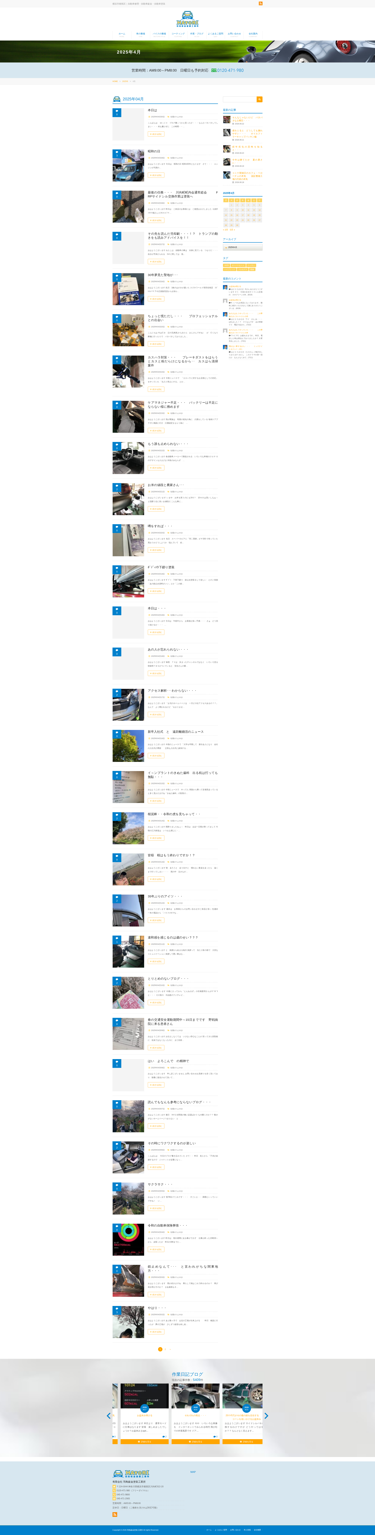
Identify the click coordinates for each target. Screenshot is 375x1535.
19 (254, 215)
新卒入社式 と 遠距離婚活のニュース (176, 731)
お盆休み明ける (235, 286)
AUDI (226, 265)
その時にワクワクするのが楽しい (172, 1143)
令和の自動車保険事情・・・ (168, 1225)
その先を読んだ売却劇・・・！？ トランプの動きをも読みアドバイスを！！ (183, 235)
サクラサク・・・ (160, 1184)
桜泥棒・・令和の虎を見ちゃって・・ (174, 814)
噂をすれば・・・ (160, 526)
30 (237, 225)
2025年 (125, 81)
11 (248, 210)
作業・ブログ (196, 34)
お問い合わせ (234, 34)
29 (231, 225)
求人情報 (247, 1530)
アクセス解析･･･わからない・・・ (172, 690)
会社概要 (257, 1530)
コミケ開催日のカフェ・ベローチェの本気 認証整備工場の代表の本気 (247, 176)
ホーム (122, 34)
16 (237, 215)
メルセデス (242, 269)
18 (248, 215)
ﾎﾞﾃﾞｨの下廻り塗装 (161, 567)
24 (243, 220)
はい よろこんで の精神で (168, 1061)
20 (259, 215)
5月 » (232, 229)
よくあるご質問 (215, 34)
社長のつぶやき (177, 117)
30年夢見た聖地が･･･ (163, 275)
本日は (152, 110)
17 (243, 215)
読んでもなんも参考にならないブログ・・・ (179, 1102)
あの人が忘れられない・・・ (168, 649)
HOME (115, 81)
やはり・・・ (160, 1307)
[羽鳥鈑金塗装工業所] (187, 19)
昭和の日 (154, 151)
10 (243, 210)
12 (254, 210)
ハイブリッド (229, 269)
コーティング (178, 34)
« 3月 (225, 229)
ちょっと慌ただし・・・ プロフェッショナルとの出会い (183, 318)
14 (226, 215)
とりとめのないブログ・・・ (168, 978)
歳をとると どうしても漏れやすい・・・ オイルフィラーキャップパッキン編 (247, 133)
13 (259, 210)
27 (259, 220)
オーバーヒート (238, 265)
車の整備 (140, 34)
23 (237, 220)
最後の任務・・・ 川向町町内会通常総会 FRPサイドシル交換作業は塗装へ (183, 194)
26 (254, 220)
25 (248, 220)
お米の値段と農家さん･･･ (166, 485)
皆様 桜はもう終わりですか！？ (171, 855)
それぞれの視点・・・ (160, 1415)
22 (231, 220)
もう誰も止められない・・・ (168, 443)
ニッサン (251, 265)
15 (231, 215)
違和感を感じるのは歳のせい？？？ (173, 937)
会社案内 (253, 34)
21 (226, 220)
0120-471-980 (123, 1490)
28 (226, 225)
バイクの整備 (159, 34)
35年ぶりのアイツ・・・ (165, 896)
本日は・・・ (157, 608)
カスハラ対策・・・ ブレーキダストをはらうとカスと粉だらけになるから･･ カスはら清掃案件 (183, 361)
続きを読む (157, 134)
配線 (252, 269)
